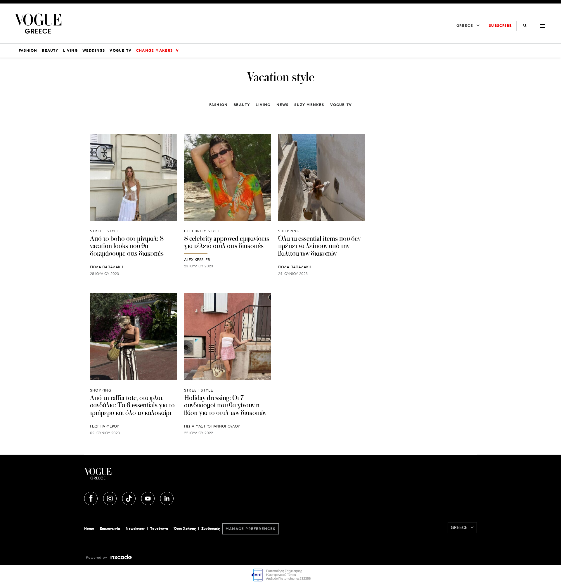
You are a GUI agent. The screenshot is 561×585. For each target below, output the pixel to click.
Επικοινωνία (110, 528)
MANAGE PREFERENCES (251, 529)
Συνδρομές (210, 528)
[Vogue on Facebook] (91, 497)
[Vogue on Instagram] (110, 497)
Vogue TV (341, 105)
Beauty (241, 105)
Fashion (218, 105)
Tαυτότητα (159, 528)
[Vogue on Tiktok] (129, 497)
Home (89, 528)
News (282, 105)
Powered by (97, 557)
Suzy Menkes (309, 105)
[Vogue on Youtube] (148, 497)
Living (263, 105)
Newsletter (135, 528)
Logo (149, 476)
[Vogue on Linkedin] (167, 497)
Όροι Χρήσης (185, 528)
